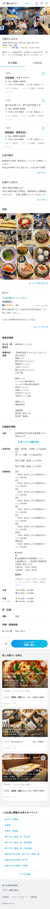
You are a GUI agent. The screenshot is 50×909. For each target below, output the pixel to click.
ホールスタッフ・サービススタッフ (23, 105)
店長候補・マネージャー (17, 78)
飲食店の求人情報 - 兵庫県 (16, 865)
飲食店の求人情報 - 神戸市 (16, 859)
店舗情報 (37, 62)
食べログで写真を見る (37, 283)
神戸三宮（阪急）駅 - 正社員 (17, 836)
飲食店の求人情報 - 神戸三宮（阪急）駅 (22, 854)
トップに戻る (25, 874)
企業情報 (33, 897)
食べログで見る (40, 327)
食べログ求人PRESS (10, 885)
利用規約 (5, 897)
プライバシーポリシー (19, 897)
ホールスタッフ (17, 742)
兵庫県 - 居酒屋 (11, 830)
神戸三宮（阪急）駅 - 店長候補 (18, 848)
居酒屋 (7, 825)
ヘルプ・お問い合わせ (10, 890)
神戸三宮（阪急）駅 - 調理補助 (18, 842)
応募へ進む (29, 643)
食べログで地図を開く (30, 441)
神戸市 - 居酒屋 (11, 819)
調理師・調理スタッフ (19, 697)
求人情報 (12, 62)
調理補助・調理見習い (16, 132)
